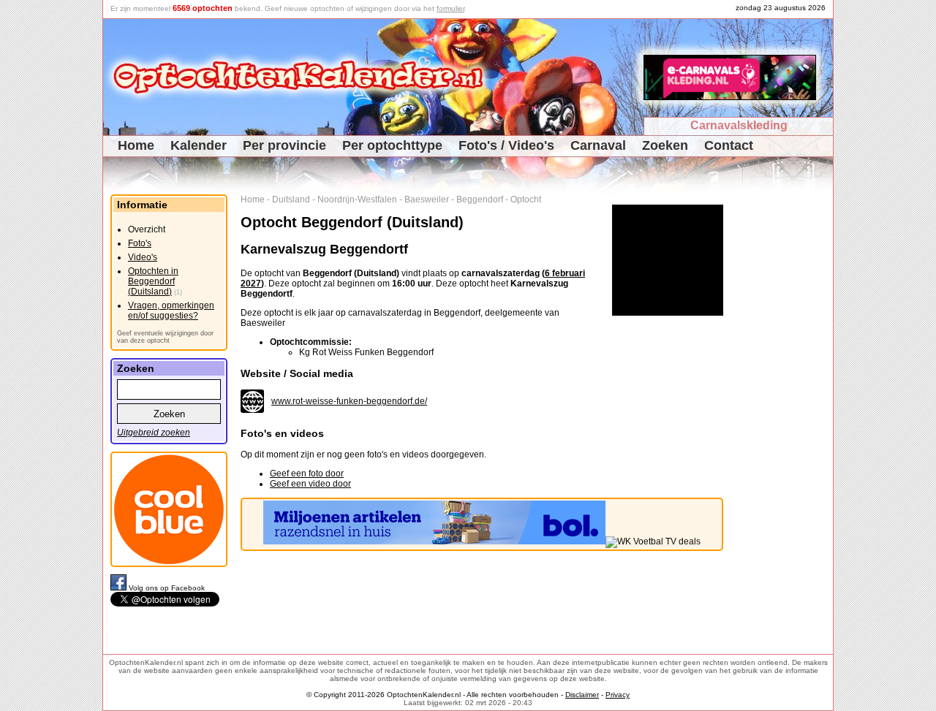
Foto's (139, 243)
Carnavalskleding (739, 125)
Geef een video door (310, 484)
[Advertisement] (783, 413)
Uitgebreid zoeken (153, 432)
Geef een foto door (307, 473)
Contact (728, 145)
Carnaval (598, 145)
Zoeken (665, 145)
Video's (142, 257)
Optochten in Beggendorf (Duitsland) (153, 281)
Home (136, 145)
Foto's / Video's (506, 145)
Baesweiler (426, 199)
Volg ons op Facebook (167, 588)
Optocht (525, 199)
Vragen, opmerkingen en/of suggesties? (171, 310)
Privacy (617, 695)
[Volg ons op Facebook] (119, 588)
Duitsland (291, 199)
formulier (450, 8)
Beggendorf (479, 199)
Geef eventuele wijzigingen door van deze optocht (165, 337)
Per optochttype (392, 145)
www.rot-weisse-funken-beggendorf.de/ (349, 401)
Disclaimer (582, 695)
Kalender (198, 145)
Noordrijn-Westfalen (357, 199)
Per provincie (284, 145)
